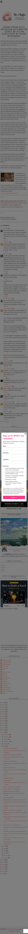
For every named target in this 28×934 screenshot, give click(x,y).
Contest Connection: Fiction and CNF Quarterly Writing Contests (14, 472)
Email (4, 446)
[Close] (25, 434)
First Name (6, 452)
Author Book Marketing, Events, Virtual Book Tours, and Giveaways (14, 469)
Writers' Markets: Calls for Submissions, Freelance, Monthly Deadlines (13, 483)
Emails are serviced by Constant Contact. (12, 493)
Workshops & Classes (10, 479)
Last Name (5, 459)
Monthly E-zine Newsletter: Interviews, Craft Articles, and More (14, 476)
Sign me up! (14, 497)
